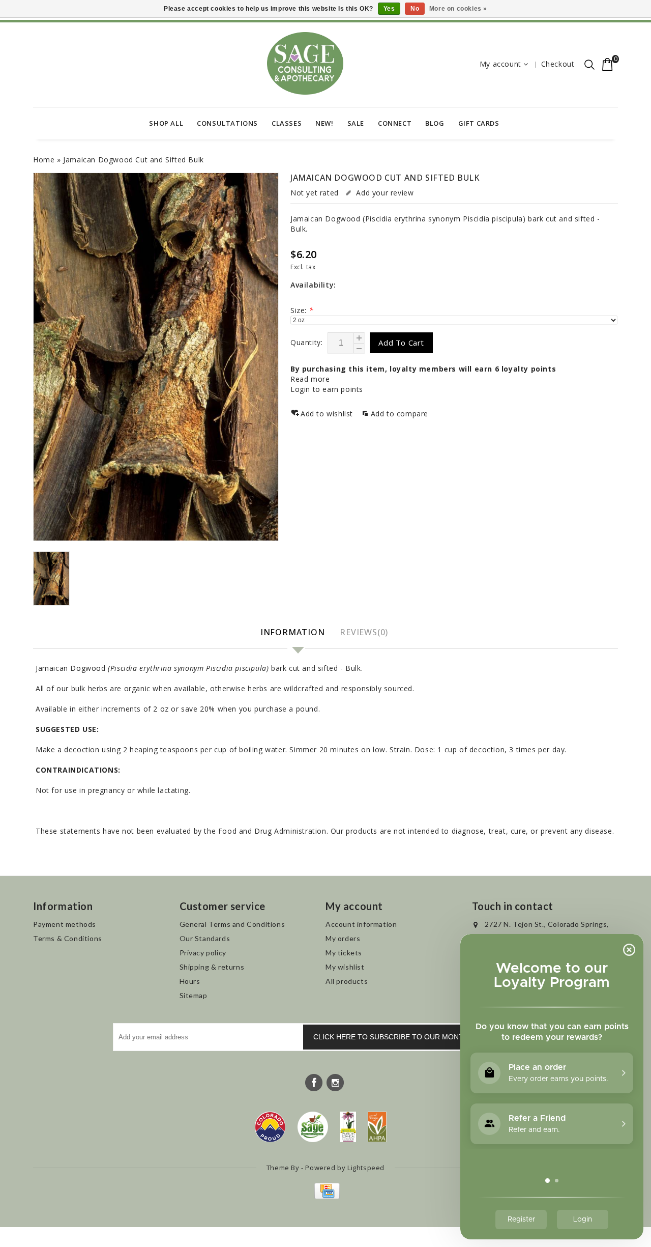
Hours (190, 981)
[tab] (294, 632)
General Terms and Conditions (232, 924)
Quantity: (306, 342)
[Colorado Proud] (270, 1127)
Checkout (558, 64)
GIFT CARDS (478, 123)
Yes (389, 8)
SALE (355, 123)
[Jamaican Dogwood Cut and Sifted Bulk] (156, 357)
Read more (310, 379)
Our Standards (205, 938)
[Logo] (313, 1127)
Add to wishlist (328, 413)
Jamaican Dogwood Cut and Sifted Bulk (133, 159)
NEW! (324, 123)
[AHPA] (377, 1127)
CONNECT (394, 123)
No (414, 8)
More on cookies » (458, 8)
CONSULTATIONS (227, 123)
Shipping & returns (212, 966)
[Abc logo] (348, 1127)
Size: (301, 310)
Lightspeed (365, 1167)
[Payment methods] (326, 1196)
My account (500, 64)
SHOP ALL (166, 123)
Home (43, 159)
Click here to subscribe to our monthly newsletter (420, 1037)
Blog (434, 123)
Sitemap (194, 995)
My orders (343, 938)
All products (347, 981)
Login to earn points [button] (326, 389)
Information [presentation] (292, 632)
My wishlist (345, 966)
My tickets (344, 952)
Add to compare (399, 413)
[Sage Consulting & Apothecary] (305, 63)
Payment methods (64, 924)
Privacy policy (203, 952)
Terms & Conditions (67, 938)
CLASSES (287, 123)
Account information (361, 924)
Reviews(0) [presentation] (364, 632)
